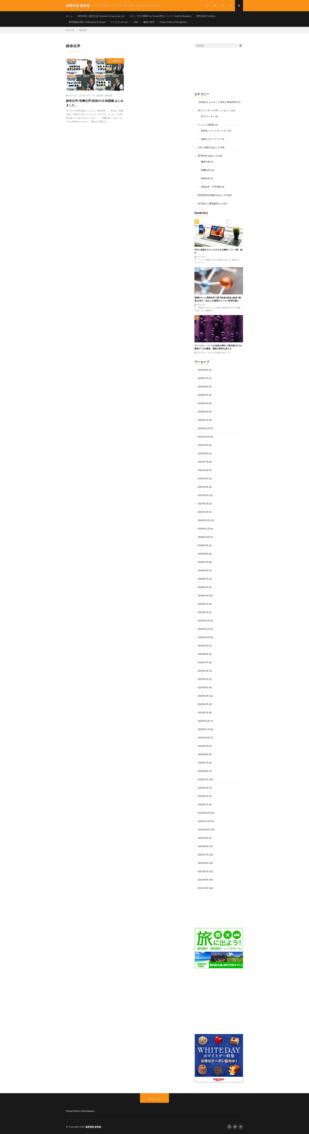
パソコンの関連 (205, 124)
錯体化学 (109, 95)
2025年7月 (203, 461)
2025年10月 (204, 436)
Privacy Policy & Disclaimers (173, 22)
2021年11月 (204, 821)
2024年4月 (203, 587)
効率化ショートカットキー (214, 130)
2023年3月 (203, 695)
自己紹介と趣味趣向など (210, 203)
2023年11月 (204, 629)
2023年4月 (203, 687)
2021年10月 (204, 829)
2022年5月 (203, 779)
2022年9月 (203, 746)
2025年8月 (203, 453)
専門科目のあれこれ (208, 155)
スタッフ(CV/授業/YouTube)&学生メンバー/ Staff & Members (160, 16)
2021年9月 (203, 837)
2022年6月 (203, 771)
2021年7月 (203, 854)
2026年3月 (203, 411)
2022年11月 (204, 729)
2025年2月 (203, 503)
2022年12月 (204, 720)
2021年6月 (203, 863)
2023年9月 (203, 645)
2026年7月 (203, 378)
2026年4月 (203, 403)
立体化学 (99, 95)
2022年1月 (203, 804)
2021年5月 (203, 871)
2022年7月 (203, 762)
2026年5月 (203, 394)
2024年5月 (203, 578)
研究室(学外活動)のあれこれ (212, 195)
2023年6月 (203, 670)
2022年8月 (203, 754)
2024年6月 (203, 570)
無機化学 (116, 61)
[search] (240, 45)
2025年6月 (203, 470)
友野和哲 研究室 (93, 1126)
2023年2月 (203, 704)
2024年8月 (203, 553)
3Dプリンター (208, 116)
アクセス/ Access (119, 22)
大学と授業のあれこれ (209, 147)
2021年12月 (204, 812)
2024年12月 (204, 520)
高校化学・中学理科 (211, 186)
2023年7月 (203, 662)
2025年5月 (203, 478)
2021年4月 (203, 879)
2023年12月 (204, 620)
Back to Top (155, 1098)
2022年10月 (204, 737)
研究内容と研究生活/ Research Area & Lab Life (101, 16)
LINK (135, 22)
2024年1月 (203, 612)
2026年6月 (203, 386)
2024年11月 (204, 528)
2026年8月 (203, 369)
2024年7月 (203, 562)
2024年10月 (204, 537)
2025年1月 (203, 512)
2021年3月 (203, 888)
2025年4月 (203, 486)
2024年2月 (203, 603)
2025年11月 (204, 428)
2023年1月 (203, 712)
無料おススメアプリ (211, 139)
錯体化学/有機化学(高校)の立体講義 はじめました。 (94, 103)
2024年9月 (203, 545)
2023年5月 (203, 679)
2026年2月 (203, 420)
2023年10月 (204, 637)
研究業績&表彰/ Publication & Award (87, 22)
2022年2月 (203, 796)
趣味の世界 (148, 22)
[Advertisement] (218, 70)
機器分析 (205, 161)
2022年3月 (203, 787)
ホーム (69, 16)
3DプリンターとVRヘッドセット (214, 110)
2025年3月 (203, 495)
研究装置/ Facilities (206, 16)
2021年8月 (203, 846)
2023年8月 (203, 654)
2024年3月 (203, 595)
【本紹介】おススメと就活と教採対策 (217, 102)
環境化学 (205, 178)
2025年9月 (203, 445)
